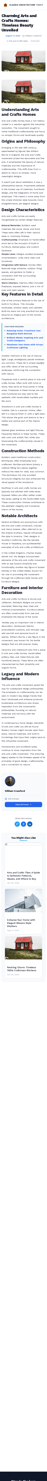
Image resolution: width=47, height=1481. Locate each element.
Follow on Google (15, 1477)
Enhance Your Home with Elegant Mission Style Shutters (21, 922)
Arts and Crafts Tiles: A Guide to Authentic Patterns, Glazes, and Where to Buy (23, 875)
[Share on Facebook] (23, 824)
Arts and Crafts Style (18, 41)
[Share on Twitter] (17, 824)
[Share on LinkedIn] (29, 824)
